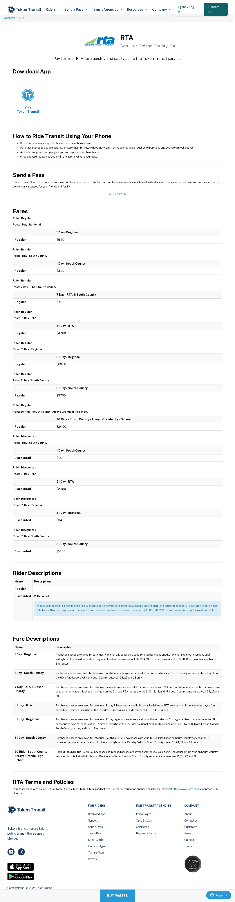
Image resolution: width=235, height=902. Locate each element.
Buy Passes (117, 896)
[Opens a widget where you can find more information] (218, 895)
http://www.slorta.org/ (186, 789)
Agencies (9, 18)
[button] (52, 9)
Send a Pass (37, 182)
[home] (25, 9)
